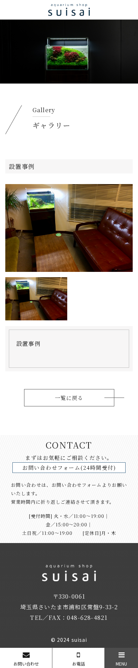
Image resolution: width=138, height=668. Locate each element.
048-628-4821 (87, 617)
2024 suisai (72, 639)
